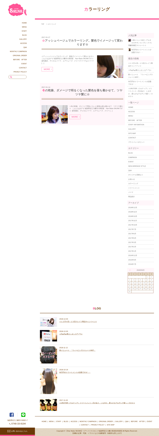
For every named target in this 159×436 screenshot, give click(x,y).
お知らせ (131, 179)
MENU (24, 27)
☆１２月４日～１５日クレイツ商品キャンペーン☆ (140, 64)
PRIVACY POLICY (20, 72)
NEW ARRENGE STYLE (137, 166)
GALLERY (23, 39)
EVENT (24, 64)
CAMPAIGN (132, 157)
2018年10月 (132, 216)
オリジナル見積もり (135, 175)
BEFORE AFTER (20, 60)
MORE (47, 69)
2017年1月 (132, 251)
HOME (24, 23)
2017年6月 (132, 234)
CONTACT (23, 68)
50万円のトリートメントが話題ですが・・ (141, 51)
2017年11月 (132, 220)
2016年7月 (132, 264)
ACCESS (23, 43)
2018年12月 (132, 207)
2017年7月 (132, 229)
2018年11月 (132, 212)
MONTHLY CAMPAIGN (18, 51)
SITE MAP (132, 133)
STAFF (24, 31)
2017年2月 (132, 247)
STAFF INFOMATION (136, 125)
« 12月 (131, 270)
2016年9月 (132, 260)
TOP (42, 24)
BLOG (24, 35)
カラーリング (133, 183)
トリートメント (134, 188)
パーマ (130, 192)
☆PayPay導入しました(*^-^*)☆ (139, 70)
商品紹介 (131, 196)
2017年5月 (132, 238)
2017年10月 (132, 225)
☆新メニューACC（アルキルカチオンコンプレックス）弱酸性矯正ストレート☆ (140, 42)
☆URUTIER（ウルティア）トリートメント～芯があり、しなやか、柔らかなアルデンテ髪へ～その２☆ (140, 92)
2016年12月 (132, 255)
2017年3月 (132, 242)
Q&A (25, 47)
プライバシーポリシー (136, 142)
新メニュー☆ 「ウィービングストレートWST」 (140, 76)
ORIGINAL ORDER (20, 55)
